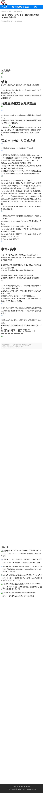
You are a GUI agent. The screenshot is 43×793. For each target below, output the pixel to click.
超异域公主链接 (17, 7)
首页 (9, 11)
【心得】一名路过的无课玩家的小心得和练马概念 (17, 596)
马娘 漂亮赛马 (17, 11)
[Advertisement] (21, 45)
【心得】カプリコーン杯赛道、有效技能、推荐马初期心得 (20, 562)
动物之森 (4, 7)
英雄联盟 (26, 7)
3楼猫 (18, 786)
